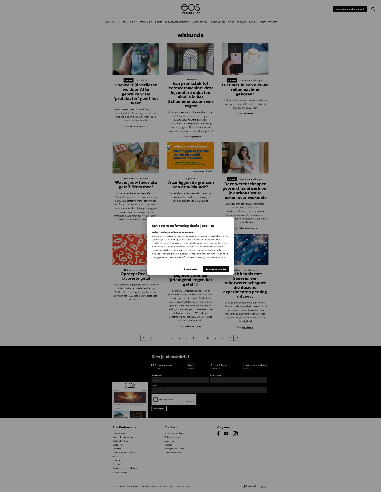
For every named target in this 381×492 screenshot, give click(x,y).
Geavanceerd (190, 268)
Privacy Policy (218, 257)
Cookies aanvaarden (216, 268)
